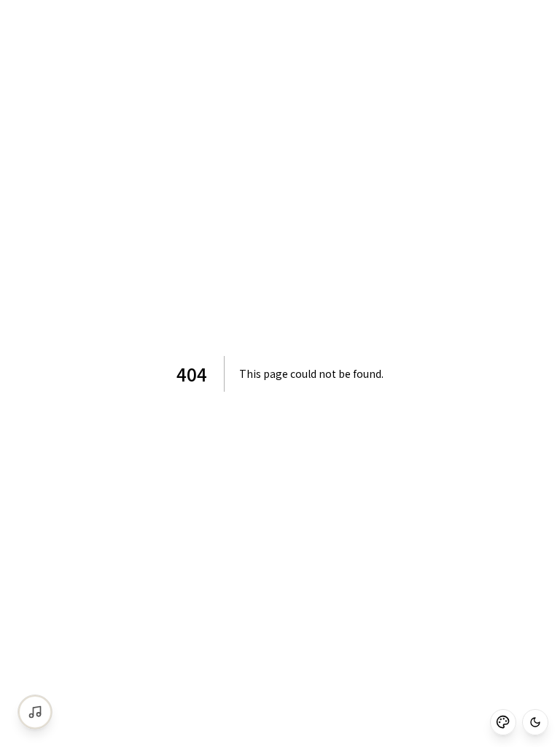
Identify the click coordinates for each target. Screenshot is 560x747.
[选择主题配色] (503, 722)
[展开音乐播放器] (35, 711)
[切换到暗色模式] (535, 722)
